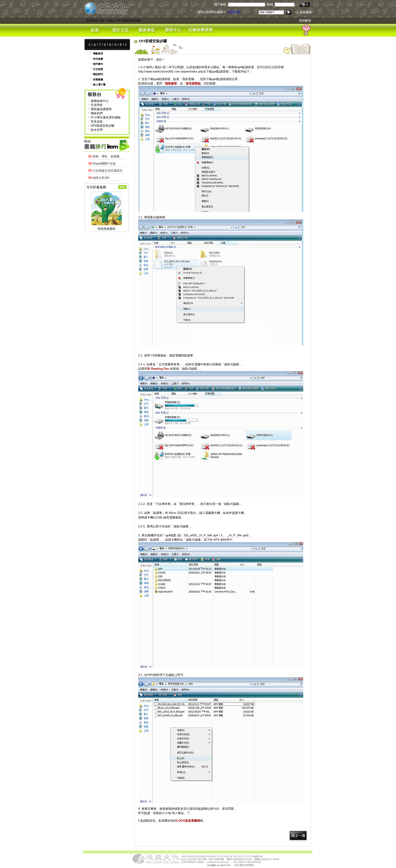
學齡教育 (98, 53)
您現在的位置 (95, 20)
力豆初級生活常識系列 (105, 170)
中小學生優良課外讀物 (106, 117)
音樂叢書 (98, 79)
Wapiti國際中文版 (102, 163)
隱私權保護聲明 (101, 109)
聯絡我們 (97, 113)
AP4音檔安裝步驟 (128, 20)
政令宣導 (97, 130)
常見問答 (97, 105)
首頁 (110, 20)
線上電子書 (99, 84)
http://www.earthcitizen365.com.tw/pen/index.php (170, 71)
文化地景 (98, 69)
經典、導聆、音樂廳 (103, 156)
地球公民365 (98, 177)
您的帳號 (305, 20)
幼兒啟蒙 (98, 58)
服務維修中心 (100, 101)
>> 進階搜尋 (303, 12)
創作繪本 (98, 63)
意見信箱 (97, 121)
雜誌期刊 (98, 74)
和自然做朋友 (107, 228)
